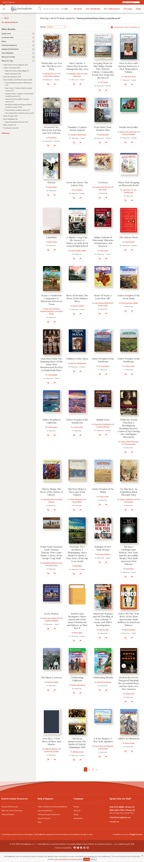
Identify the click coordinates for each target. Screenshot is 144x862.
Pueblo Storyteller (128, 127)
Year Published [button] (7, 53)
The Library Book (128, 237)
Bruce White (77, 502)
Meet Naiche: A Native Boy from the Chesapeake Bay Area (77, 66)
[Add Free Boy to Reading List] (48, 759)
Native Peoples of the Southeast (129, 360)
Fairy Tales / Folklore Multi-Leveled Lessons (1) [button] (18, 89)
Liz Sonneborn (104, 366)
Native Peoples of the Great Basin (129, 297)
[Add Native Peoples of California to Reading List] (48, 435)
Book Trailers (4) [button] (9, 125)
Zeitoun (51, 182)
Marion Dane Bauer (78, 685)
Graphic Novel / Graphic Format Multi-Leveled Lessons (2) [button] (19, 95)
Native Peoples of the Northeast (103, 360)
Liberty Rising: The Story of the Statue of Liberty (51, 492)
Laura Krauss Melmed (102, 303)
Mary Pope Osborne (52, 309)
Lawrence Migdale (128, 134)
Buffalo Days (102, 419)
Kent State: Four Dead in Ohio (102, 129)
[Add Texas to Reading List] (48, 322)
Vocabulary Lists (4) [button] (11, 128)
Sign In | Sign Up (9, 2)
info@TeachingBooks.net (120, 817)
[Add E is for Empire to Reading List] (100, 756)
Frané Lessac (103, 305)
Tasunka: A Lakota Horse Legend (77, 129)
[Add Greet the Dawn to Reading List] (74, 198)
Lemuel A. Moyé (130, 76)
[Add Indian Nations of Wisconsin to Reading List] (100, 258)
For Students (93, 8)
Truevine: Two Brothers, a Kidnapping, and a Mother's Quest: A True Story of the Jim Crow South (77, 554)
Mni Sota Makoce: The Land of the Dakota (77, 492)
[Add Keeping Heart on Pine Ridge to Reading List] (100, 90)
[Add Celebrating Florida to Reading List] (100, 690)
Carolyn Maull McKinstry (129, 441)
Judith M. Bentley (51, 749)
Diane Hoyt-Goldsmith (128, 132)
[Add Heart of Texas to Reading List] (100, 313)
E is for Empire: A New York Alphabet (103, 740)
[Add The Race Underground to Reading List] (125, 577)
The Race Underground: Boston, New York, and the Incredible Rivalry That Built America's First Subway (128, 555)
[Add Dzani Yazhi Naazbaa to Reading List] (48, 573)
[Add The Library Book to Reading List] (125, 250)
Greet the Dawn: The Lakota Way (77, 184)
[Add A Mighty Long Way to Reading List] (74, 258)
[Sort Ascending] (67, 27)
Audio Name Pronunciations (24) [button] (15, 65)
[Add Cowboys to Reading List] (100, 197)
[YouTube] (84, 848)
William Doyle (78, 752)
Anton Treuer (130, 743)
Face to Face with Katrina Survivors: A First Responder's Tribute (128, 67)
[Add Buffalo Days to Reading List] (100, 435)
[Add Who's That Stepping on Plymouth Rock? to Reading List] (125, 200)
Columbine (51, 237)
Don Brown (52, 137)
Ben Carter (103, 189)
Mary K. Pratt (104, 630)
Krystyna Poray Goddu (129, 303)
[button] (4, 9)
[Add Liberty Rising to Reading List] (48, 510)
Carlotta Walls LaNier (78, 250)
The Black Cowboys (51, 677)
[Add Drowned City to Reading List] (48, 145)
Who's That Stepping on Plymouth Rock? (128, 184)
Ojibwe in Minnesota (128, 738)
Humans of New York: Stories (102, 548)
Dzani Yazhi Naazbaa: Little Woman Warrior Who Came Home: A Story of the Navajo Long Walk (51, 552)
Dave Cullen (52, 242)
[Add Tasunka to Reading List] (74, 142)
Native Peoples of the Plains (103, 490)
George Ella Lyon (51, 73)
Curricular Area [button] (7, 37)
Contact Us (114, 821)
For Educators (112, 8)
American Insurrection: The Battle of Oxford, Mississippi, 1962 (77, 743)
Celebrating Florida (103, 677)
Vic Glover (104, 82)
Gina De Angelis (52, 682)
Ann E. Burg (99, 746)
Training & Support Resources (49, 814)
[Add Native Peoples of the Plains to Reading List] (100, 504)
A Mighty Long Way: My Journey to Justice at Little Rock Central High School (77, 242)
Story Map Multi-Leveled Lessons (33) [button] (19, 113)
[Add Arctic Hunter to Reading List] (48, 629)
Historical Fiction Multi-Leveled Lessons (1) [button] (17, 100)
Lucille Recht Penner (102, 187)
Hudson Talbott (78, 306)
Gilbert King (129, 693)
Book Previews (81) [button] (10, 116)
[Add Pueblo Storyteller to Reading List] (125, 142)
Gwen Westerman (76, 499)
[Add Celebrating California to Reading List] (74, 693)
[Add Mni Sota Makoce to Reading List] (74, 510)
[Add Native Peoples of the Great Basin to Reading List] (125, 311)
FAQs (40, 822)
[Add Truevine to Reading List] (74, 574)
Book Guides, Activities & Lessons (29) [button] (17, 80)
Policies (58, 848)
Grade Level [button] (6, 34)
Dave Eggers (52, 187)
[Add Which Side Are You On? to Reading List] (48, 84)
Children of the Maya (77, 358)
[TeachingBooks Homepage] (20, 8)
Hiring (76, 814)
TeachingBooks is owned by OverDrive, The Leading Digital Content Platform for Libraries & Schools (75, 844)
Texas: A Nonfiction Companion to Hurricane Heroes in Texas (51, 300)
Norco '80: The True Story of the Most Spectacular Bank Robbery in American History (129, 619)
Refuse (93, 859)
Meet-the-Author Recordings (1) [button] (17, 71)
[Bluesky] (77, 848)
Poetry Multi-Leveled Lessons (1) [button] (17, 110)
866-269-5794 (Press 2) (122, 810)
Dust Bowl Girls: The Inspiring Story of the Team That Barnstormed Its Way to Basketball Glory (51, 364)
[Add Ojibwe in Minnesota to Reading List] (125, 751)
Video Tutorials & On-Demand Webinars (52, 807)
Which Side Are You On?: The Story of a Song (51, 66)
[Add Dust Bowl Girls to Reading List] (48, 383)
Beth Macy (78, 566)
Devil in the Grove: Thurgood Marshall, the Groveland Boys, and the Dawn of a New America (128, 683)
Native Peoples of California (51, 421)
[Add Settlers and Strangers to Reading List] (74, 640)
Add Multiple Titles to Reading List (127, 27)
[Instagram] (87, 848)
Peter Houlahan (129, 630)
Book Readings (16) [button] (10, 119)
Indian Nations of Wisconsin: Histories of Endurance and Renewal (102, 242)
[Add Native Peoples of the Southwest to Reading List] (74, 435)
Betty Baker (78, 632)
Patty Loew (104, 250)
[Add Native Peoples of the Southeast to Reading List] (125, 374)
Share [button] (6, 18)
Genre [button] (4, 41)
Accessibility (66, 848)
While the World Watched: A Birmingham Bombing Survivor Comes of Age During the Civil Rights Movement (129, 428)
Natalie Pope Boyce (47, 311)
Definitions (6, 133)
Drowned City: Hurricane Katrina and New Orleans (51, 130)
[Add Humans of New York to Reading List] (100, 562)
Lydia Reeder (52, 375)
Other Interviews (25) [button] (13, 74)
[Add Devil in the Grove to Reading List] (125, 701)
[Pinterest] (81, 848)
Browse (78, 8)
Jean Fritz (126, 190)
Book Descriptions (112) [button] (12, 77)
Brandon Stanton (104, 554)
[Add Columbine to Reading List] (48, 250)
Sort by (43, 27)
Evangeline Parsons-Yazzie (52, 563)
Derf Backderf (104, 134)
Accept (86, 859)
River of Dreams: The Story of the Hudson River (77, 298)
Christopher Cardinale (51, 76)
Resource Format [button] (8, 57)
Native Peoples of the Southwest (77, 421)
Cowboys (103, 182)
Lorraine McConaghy (51, 751)
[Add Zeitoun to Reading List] (48, 195)
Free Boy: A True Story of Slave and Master (51, 741)
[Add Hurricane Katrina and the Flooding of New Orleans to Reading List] (100, 638)
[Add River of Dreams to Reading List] (74, 314)
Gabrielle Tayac (74, 73)
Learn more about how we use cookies (68, 859)
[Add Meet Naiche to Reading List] (74, 84)
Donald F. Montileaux (78, 134)
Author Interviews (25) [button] (11, 68)
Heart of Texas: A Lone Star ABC (103, 297)
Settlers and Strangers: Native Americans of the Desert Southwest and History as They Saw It (77, 621)
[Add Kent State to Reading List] (100, 142)
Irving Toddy (53, 565)
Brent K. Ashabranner (78, 363)
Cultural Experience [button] (9, 45)
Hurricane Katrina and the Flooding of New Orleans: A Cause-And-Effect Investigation (103, 619)
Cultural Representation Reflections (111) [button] (18, 84)
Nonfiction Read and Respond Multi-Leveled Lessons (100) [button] (18, 105)
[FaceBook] (74, 848)
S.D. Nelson (78, 190)
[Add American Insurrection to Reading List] (74, 760)
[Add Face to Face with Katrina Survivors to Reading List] (125, 84)
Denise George (130, 444)
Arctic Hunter (51, 613)
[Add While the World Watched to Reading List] (125, 452)
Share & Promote (44, 818)
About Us (77, 810)
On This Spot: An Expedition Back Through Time (128, 492)
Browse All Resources (10, 807)
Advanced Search (11, 22)
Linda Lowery (130, 366)
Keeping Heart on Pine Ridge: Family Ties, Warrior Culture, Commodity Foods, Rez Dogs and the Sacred (103, 70)
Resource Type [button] (7, 61)
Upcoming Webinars (45, 810)
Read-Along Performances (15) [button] (16, 122)
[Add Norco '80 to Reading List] (125, 638)
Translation (117, 834)
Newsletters (78, 818)
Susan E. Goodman (127, 499)
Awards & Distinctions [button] (10, 49)
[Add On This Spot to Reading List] (125, 510)
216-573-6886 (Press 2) (122, 807)
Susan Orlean (130, 242)
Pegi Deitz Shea (48, 499)
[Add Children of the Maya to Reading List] (74, 371)
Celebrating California (77, 679)
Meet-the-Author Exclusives (12, 810)
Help (138, 8)
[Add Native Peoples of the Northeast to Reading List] (100, 374)
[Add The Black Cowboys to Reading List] (48, 690)
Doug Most (130, 569)
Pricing (128, 8)
